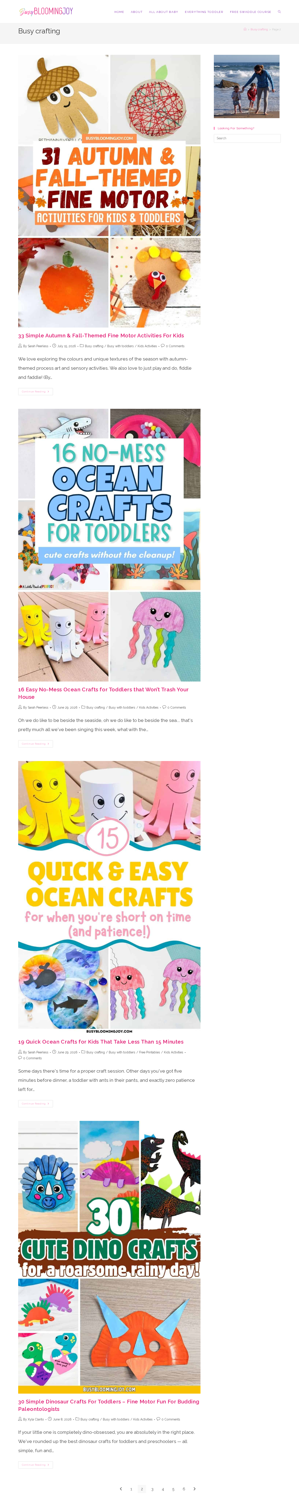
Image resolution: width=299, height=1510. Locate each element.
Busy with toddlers (120, 346)
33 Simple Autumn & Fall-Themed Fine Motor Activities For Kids (101, 335)
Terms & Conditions (269, 1508)
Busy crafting (94, 346)
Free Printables (149, 1052)
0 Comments (175, 346)
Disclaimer (249, 1508)
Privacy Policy (231, 1508)
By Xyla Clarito (33, 1419)
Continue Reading (37, 392)
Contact (216, 1508)
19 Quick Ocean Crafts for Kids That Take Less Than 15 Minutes (101, 1042)
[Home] (245, 29)
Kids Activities (147, 346)
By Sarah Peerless (35, 346)
